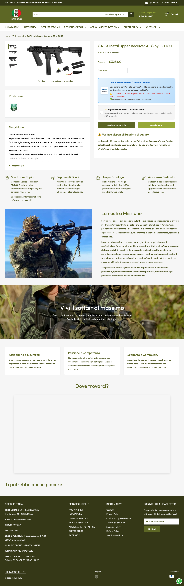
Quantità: (102, 70)
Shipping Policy (113, 527)
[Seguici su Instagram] (96, 576)
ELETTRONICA (131, 27)
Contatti (110, 509)
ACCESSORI (151, 27)
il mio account (146, 15)
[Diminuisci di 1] (111, 70)
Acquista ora (156, 125)
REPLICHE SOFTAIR (73, 27)
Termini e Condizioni (115, 522)
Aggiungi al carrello (116, 125)
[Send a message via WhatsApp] (179, 581)
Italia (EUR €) (13, 571)
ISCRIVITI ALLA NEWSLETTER (163, 2)
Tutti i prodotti (18, 36)
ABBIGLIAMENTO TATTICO (103, 27)
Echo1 (101, 52)
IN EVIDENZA (30, 27)
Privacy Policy (113, 514)
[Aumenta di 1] (124, 70)
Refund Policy (112, 531)
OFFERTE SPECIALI (50, 27)
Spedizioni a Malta (115, 535)
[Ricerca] (131, 14)
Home (7, 36)
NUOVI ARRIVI (12, 27)
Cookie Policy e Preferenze (118, 518)
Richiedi (152, 529)
